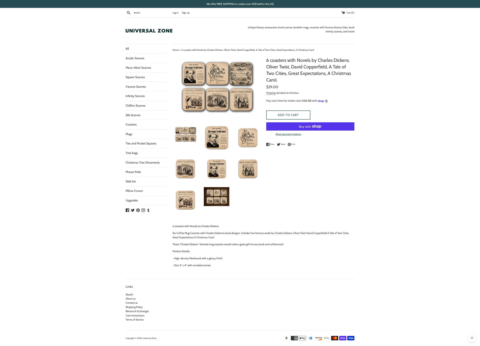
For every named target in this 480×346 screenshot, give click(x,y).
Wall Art (131, 181)
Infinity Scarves (135, 96)
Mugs (129, 134)
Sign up (186, 12)
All (127, 48)
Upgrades (132, 200)
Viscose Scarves (136, 86)
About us (131, 298)
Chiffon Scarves (136, 105)
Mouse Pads (133, 172)
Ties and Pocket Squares (141, 143)
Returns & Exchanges (137, 311)
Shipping (270, 92)
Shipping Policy (134, 307)
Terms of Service (135, 319)
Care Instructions (135, 315)
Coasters (131, 124)
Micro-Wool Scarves (138, 67)
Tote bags (132, 153)
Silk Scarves (133, 115)
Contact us (132, 302)
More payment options (288, 134)
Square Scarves (135, 77)
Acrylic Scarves (135, 58)
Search (129, 294)
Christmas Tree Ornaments (143, 162)
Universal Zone (150, 338)
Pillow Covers (134, 191)
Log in (175, 12)
